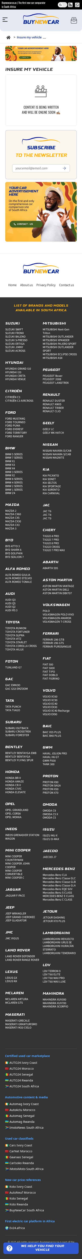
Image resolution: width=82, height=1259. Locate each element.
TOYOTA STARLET (16, 642)
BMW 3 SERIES (13, 472)
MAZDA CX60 (13, 514)
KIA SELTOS (50, 483)
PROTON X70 (50, 793)
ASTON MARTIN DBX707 (57, 593)
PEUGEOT (51, 370)
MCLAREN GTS (14, 1003)
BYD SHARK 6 (13, 550)
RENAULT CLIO (52, 411)
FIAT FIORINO (51, 679)
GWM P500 (49, 761)
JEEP (10, 907)
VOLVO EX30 (50, 707)
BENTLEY (13, 747)
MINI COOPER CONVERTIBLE (13, 873)
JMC (9, 932)
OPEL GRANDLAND (16, 810)
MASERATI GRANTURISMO (21, 1024)
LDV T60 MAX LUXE (54, 982)
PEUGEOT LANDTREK (56, 383)
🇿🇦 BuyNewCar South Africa (24, 1210)
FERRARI (51, 634)
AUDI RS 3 (11, 610)
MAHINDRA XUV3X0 (54, 1000)
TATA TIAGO (12, 710)
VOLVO (49, 690)
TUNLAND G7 (13, 667)
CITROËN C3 (12, 397)
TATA (9, 701)
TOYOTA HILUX (14, 650)
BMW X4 (10, 468)
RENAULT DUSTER (54, 401)
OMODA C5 (49, 818)
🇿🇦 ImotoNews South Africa (24, 1128)
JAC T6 (47, 511)
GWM (47, 747)
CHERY (49, 530)
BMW (10, 448)
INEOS (11, 829)
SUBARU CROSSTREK (18, 732)
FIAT (47, 658)
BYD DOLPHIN (13, 553)
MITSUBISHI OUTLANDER (58, 337)
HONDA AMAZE (14, 782)
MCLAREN (14, 993)
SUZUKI (12, 323)
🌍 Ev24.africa (15, 1228)
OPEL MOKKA (13, 817)
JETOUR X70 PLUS (54, 921)
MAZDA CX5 (12, 518)
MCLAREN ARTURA (16, 999)
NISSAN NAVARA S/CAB (57, 454)
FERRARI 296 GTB (53, 640)
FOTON (11, 661)
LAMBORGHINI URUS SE (57, 942)
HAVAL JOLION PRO (55, 753)
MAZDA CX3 (12, 525)
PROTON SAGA (52, 786)
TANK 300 (48, 764)
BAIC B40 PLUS (52, 736)
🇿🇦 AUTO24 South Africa (22, 1086)
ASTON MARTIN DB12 (56, 590)
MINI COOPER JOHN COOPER (17, 865)
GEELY (48, 423)
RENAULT (51, 395)
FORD (10, 413)
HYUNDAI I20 (13, 372)
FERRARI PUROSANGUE (57, 647)
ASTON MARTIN (57, 580)
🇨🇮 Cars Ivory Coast (18, 1145)
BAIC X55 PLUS (52, 732)
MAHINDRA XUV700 (54, 1003)
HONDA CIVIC (13, 789)
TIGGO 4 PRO (51, 536)
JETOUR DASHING (54, 918)
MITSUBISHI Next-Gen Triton (56, 331)
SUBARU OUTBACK (16, 728)
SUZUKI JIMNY (14, 347)
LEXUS (11, 972)
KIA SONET (49, 479)
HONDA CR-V (13, 785)
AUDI (10, 594)
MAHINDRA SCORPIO (55, 1007)
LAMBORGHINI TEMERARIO (59, 953)
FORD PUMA (12, 426)
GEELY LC (48, 429)
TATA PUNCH (13, 707)
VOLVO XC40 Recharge (56, 711)
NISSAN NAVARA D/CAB (57, 451)
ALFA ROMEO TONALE (18, 582)
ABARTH (50, 562)
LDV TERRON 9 (52, 971)
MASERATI (15, 1015)
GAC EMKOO (12, 685)
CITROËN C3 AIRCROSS (19, 401)
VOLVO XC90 (50, 700)
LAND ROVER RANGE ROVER (22, 960)
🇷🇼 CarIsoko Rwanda (19, 1163)
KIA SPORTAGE (52, 486)
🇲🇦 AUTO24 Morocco (19, 1068)
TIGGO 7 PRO (51, 540)
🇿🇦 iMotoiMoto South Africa (24, 1169)
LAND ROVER (17, 950)
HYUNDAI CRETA (15, 376)
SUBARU (13, 722)
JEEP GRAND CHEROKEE (20, 917)
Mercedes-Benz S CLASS (57, 893)
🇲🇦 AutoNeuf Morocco (20, 1192)
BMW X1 (10, 461)
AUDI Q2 (10, 607)
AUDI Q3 (10, 600)
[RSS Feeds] (70, 4)
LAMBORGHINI (56, 933)
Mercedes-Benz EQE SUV (57, 889)
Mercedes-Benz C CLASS (57, 900)
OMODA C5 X (50, 814)
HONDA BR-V (13, 778)
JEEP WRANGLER (15, 914)
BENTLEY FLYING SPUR (19, 760)
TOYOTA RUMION (15, 628)
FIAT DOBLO (50, 675)
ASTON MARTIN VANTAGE (58, 586)
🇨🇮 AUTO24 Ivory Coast (21, 1063)
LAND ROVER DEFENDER (20, 956)
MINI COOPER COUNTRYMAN (14, 858)
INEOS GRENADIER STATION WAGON (22, 837)
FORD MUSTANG (15, 419)
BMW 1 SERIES (13, 490)
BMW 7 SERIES (13, 458)
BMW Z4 (10, 493)
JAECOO (50, 851)
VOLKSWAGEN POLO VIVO (58, 615)
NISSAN (50, 445)
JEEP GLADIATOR (15, 920)
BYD (9, 540)
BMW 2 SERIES (13, 486)
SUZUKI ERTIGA (15, 344)
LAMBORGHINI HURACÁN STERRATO (58, 948)
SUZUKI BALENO (15, 337)
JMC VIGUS (12, 938)
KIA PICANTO (51, 476)
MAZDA (12, 505)
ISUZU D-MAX (51, 839)
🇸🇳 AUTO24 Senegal (19, 1074)
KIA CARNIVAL (51, 493)
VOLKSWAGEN (56, 605)
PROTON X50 (50, 789)
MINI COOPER (17, 850)
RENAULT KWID (52, 404)
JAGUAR (13, 889)
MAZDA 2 (10, 511)
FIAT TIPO (49, 672)
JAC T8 (47, 515)
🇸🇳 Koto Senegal (16, 1198)
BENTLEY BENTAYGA (17, 757)
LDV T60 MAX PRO (54, 978)
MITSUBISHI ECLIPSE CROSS (60, 354)
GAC (9, 679)
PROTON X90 (50, 782)
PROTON (50, 776)
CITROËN (13, 391)
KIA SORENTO (51, 490)
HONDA (12, 772)
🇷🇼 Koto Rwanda (16, 1204)
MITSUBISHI (54, 323)
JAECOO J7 (49, 857)
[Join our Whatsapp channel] (77, 4)
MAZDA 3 (10, 528)
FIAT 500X (49, 668)
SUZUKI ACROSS (15, 351)
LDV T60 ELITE (51, 974)
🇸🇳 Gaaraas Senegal (19, 1157)
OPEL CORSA (13, 814)
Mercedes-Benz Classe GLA (59, 885)
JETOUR (50, 911)
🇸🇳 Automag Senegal (19, 1116)
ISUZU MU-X (50, 835)
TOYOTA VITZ (13, 639)
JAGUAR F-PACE (15, 896)
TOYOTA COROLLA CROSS (21, 646)
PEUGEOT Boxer (52, 376)
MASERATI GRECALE (17, 1021)
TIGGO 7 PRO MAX (54, 550)
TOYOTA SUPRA (14, 635)
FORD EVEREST (14, 429)
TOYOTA (12, 622)
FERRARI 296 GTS (53, 643)
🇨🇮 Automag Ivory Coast (22, 1104)
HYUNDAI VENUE (15, 379)
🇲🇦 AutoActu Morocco (20, 1110)
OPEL (10, 804)
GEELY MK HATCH (53, 433)
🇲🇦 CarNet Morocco (18, 1151)
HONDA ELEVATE (15, 792)
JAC (46, 505)
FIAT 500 (48, 664)
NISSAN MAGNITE (53, 458)
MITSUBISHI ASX (52, 358)
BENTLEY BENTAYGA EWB (20, 753)
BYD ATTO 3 (12, 546)
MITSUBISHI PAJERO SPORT (60, 344)
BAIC (47, 726)
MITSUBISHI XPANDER (56, 340)
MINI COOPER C (14, 878)
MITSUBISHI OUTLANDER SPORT (58, 349)
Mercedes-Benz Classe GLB (59, 882)
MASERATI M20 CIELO (18, 1028)
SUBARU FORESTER (17, 735)
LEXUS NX (11, 981)
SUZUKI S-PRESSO (16, 340)
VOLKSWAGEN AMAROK (57, 618)
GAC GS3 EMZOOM (16, 689)
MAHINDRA (53, 993)
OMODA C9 (49, 811)
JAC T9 (47, 518)
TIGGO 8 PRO (51, 543)
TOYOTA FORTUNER (17, 632)
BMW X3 (10, 465)
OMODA (50, 805)
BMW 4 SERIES (13, 483)
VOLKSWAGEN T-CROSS (57, 622)
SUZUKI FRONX (14, 333)
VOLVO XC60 (50, 697)
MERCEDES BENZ (59, 869)
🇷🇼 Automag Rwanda (19, 1122)
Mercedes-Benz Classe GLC (59, 878)
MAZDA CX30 (13, 521)
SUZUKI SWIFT (14, 329)
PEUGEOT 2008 (52, 379)
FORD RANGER (14, 436)
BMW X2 (10, 475)
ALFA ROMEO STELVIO (18, 578)
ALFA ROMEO (17, 569)
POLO (46, 611)
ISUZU (48, 829)
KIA (46, 469)
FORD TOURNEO (15, 422)
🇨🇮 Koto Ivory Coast (18, 1187)
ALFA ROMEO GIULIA (17, 575)
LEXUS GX (11, 978)
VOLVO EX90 (50, 714)
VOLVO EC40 (50, 704)
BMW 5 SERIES (13, 454)
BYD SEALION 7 (14, 557)
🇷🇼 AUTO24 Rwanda (19, 1080)
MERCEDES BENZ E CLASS (58, 896)
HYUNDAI (14, 363)
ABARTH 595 (50, 568)
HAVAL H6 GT (51, 757)
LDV (46, 965)
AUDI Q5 (10, 603)
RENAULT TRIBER (53, 408)
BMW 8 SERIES (13, 479)
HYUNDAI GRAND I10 (18, 369)
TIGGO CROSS (51, 547)
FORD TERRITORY (16, 433)
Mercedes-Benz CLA (55, 875)
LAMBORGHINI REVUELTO (58, 939)
